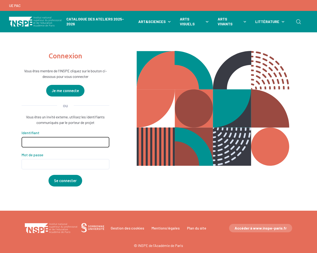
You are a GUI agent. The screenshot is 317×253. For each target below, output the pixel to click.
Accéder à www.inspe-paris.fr (261, 228)
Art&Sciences (152, 21)
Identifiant (30, 133)
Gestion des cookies (127, 228)
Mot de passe (32, 155)
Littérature (267, 21)
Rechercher (298, 22)
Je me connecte (65, 91)
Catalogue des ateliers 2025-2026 (95, 21)
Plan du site (196, 228)
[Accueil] (35, 21)
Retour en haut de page (306, 196)
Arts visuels (187, 21)
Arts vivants (225, 21)
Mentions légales (166, 228)
